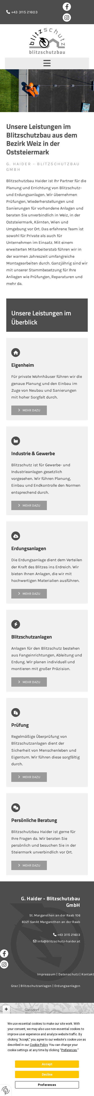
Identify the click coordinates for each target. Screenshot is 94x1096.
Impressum (46, 974)
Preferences (47, 1085)
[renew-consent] (5, 1090)
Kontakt (87, 974)
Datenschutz (68, 974)
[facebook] (67, 7)
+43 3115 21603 (68, 935)
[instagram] (67, 17)
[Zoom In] (6, 1009)
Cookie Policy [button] (39, 1045)
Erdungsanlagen (67, 986)
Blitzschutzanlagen (36, 986)
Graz (14, 986)
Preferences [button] (69, 1050)
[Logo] (47, 41)
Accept (47, 1064)
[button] (47, 63)
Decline (47, 1074)
